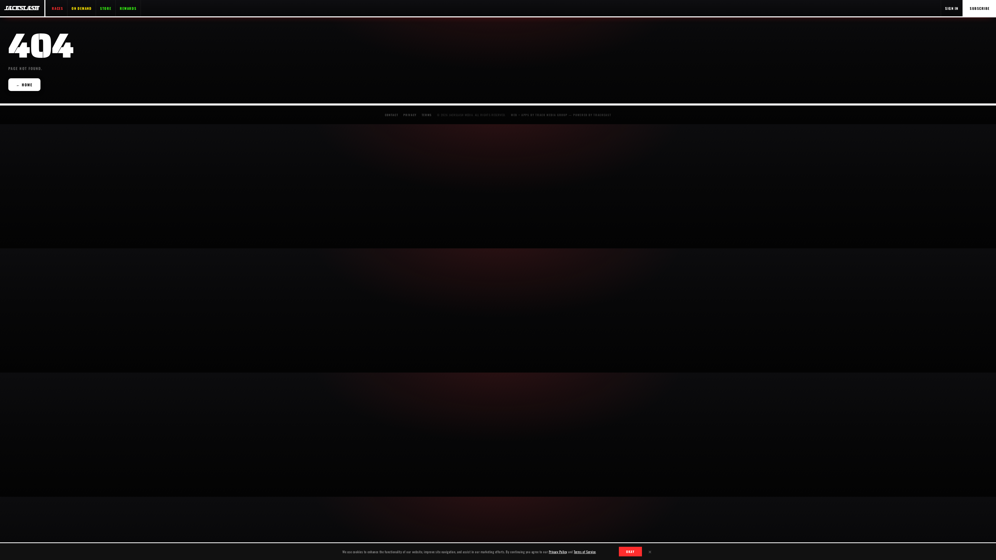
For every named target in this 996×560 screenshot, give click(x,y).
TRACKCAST (602, 115)
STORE (105, 8)
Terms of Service (585, 551)
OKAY (630, 551)
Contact (391, 115)
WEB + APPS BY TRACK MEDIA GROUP (539, 115)
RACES (57, 8)
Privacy (410, 115)
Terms (427, 115)
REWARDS (128, 8)
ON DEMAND (82, 8)
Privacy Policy (558, 551)
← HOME (24, 84)
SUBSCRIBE (980, 8)
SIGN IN (951, 8)
